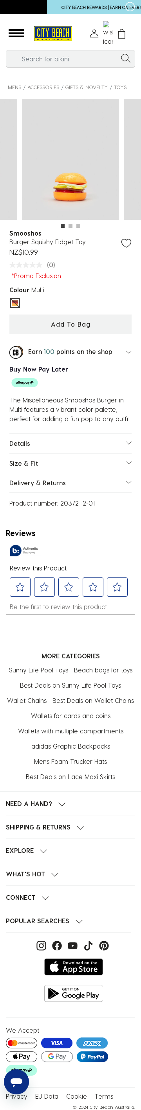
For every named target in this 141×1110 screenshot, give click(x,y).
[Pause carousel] (130, 7)
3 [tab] (78, 226)
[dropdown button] (122, 7)
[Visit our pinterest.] (102, 945)
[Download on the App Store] (73, 966)
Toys (120, 87)
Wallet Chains (27, 700)
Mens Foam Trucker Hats (70, 761)
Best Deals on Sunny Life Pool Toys (70, 685)
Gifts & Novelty (86, 87)
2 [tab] (70, 226)
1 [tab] (63, 226)
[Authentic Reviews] (25, 550)
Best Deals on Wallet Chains (93, 700)
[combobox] (70, 59)
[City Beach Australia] (52, 33)
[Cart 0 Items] (122, 34)
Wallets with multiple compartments (70, 731)
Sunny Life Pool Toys (38, 670)
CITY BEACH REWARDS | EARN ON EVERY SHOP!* (68, 7)
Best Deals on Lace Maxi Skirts (70, 776)
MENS (14, 87)
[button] (16, 33)
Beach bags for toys (103, 670)
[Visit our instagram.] (40, 945)
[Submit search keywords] (125, 58)
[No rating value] (27, 265)
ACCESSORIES (43, 87)
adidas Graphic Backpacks (70, 746)
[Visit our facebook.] (56, 945)
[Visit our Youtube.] (72, 945)
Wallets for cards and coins (70, 715)
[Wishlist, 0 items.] (108, 33)
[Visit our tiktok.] (87, 945)
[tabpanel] (70, 160)
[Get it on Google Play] (73, 993)
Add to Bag (70, 324)
